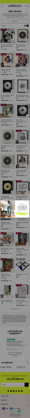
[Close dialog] (28, 201)
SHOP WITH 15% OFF (22, 213)
